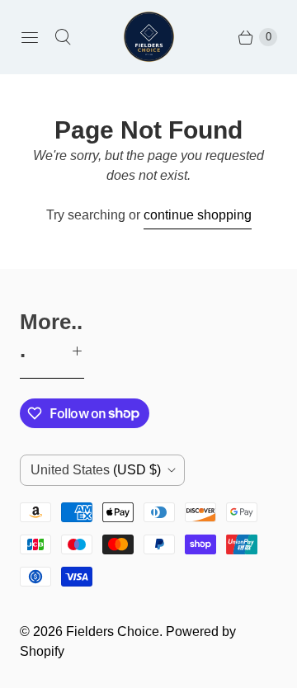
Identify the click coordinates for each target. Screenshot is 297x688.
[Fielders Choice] (149, 37)
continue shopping (198, 215)
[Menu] (29, 37)
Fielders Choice (112, 631)
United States (96, 470)
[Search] (62, 37)
